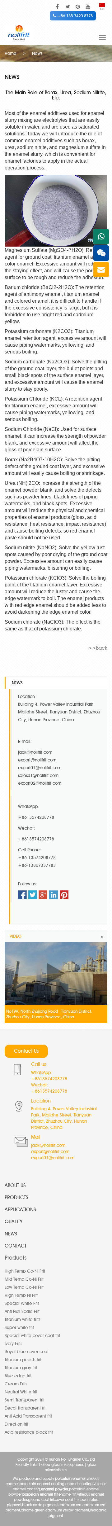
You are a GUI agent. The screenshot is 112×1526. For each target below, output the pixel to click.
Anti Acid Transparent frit (28, 1416)
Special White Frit (22, 1303)
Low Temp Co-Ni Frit (24, 1287)
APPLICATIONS (20, 1209)
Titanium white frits (22, 1319)
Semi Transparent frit (24, 1400)
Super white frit (19, 1327)
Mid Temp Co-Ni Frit (24, 1279)
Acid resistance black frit (29, 1432)
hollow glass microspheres (61, 1464)
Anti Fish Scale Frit (22, 1311)
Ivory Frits (13, 1343)
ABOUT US (15, 1185)
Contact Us (26, 1051)
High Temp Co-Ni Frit (25, 1271)
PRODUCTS (16, 1197)
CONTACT (15, 1246)
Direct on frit (16, 1424)
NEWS (11, 1234)
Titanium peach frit (23, 1359)
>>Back (97, 648)
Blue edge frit (18, 1376)
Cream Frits (16, 1384)
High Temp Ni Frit (21, 1295)
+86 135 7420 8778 (74, 15)
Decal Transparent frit (26, 1408)
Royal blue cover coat (27, 1351)
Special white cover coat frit (32, 1335)
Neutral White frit (21, 1392)
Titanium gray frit (21, 1367)
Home (10, 53)
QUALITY (13, 1222)
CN (102, 9)
